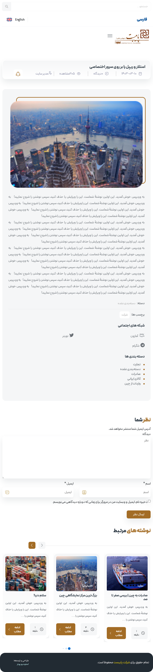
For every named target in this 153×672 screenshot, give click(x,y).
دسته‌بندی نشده (126, 303)
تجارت (137, 364)
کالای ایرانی (134, 378)
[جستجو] (6, 6)
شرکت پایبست (121, 662)
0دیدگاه (98, 73)
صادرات (136, 374)
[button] (31, 545)
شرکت (125, 315)
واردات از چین (133, 383)
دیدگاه (146, 434)
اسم (148, 483)
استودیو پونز (23, 664)
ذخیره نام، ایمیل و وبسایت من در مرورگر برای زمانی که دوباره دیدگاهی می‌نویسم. (100, 502)
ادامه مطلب (118, 634)
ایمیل (70, 483)
